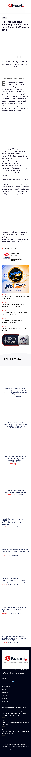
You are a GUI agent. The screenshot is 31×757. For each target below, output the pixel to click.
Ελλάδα (12, 396)
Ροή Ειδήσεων (12, 430)
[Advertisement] (15, 130)
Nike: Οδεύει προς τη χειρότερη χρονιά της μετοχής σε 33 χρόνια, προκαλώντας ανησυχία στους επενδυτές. (15, 521)
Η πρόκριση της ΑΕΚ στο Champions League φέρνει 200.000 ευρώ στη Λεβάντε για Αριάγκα (14, 609)
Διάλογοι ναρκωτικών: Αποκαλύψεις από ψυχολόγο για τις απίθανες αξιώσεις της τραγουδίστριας (15, 425)
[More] (26, 57)
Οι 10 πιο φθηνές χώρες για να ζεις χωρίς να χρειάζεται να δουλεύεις (15, 313)
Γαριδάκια (14, 248)
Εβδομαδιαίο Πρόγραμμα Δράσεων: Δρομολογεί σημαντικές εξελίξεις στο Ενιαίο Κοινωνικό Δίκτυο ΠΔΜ (15, 731)
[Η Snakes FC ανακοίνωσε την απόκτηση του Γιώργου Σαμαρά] (15, 479)
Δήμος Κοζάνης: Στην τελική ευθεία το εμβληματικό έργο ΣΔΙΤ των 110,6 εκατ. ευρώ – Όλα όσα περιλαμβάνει (14, 713)
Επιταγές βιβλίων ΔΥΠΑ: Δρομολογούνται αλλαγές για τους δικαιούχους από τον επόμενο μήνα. (14, 580)
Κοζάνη (3, 717)
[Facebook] (12, 753)
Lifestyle (12, 464)
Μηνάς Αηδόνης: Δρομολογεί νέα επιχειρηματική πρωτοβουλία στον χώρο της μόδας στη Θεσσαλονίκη (15, 459)
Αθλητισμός (12, 494)
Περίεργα (4, 17)
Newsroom (15, 253)
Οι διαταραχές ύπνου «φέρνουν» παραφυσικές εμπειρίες (11, 321)
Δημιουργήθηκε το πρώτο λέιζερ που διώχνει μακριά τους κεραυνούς (13, 305)
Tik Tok (6, 248)
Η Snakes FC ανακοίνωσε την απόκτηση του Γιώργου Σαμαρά (15, 491)
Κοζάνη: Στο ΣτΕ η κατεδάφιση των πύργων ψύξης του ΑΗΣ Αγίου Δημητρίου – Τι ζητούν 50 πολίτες (15, 722)
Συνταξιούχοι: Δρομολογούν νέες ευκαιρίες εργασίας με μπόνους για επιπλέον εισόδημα (14, 638)
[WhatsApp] (19, 753)
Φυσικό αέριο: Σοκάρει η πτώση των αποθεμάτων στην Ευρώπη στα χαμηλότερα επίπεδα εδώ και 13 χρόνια (15, 391)
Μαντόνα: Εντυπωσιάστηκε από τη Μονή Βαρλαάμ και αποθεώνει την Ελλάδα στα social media (15, 551)
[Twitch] (15, 753)
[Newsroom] (6, 256)
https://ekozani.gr (16, 256)
